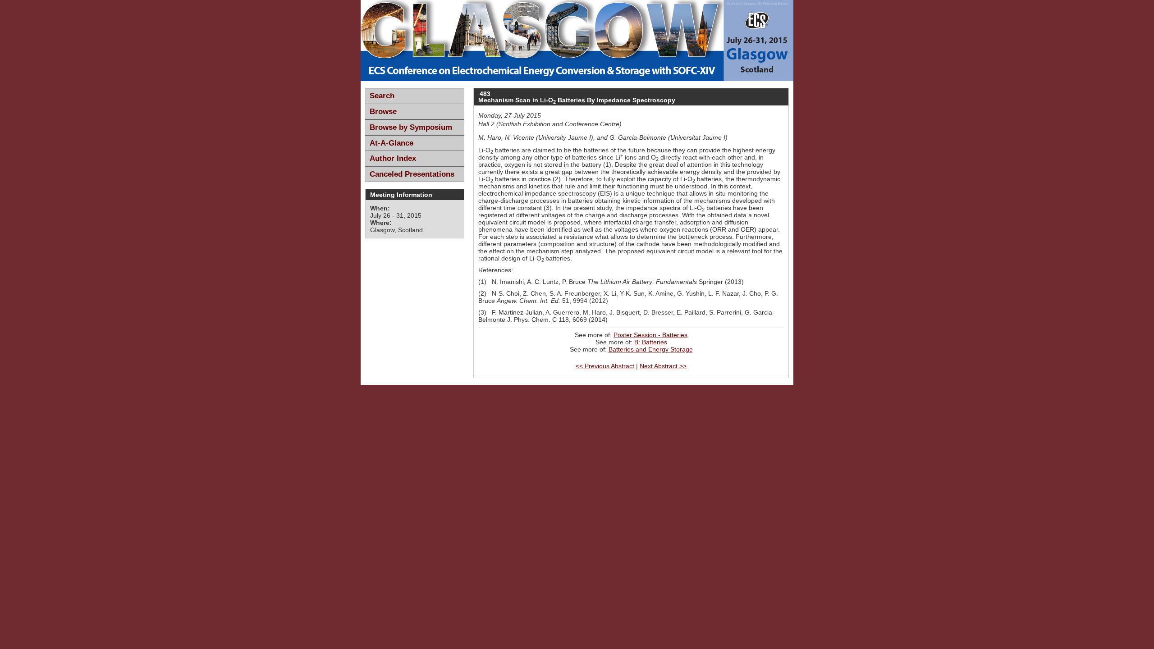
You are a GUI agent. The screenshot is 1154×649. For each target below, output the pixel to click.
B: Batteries (650, 342)
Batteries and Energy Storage (651, 349)
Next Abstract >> (663, 366)
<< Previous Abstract (605, 366)
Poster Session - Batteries (650, 334)
